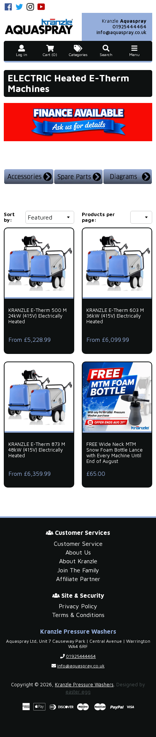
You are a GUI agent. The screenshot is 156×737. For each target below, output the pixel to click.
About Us (78, 552)
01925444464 (129, 27)
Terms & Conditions (78, 614)
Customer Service (78, 543)
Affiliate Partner (78, 578)
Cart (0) (50, 55)
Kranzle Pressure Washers (84, 684)
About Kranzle (78, 561)
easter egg (78, 692)
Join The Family (78, 570)
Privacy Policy (78, 606)
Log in (21, 55)
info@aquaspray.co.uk (122, 32)
